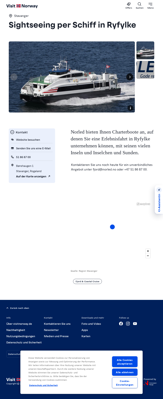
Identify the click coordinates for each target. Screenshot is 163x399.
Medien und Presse (56, 336)
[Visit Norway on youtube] (135, 324)
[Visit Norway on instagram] (128, 324)
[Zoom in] (148, 251)
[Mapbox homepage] (143, 204)
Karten (86, 336)
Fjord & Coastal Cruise (87, 281)
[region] (112, 230)
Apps (85, 330)
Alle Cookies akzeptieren (125, 361)
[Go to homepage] (26, 6)
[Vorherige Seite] (13, 76)
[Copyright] (130, 108)
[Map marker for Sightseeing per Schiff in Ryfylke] (112, 227)
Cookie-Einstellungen (125, 382)
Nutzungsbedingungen (20, 336)
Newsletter (51, 330)
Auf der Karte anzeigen (31, 176)
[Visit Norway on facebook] (121, 324)
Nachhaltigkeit (15, 330)
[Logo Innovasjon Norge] (150, 383)
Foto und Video (91, 323)
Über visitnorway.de (19, 323)
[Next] (129, 76)
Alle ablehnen (125, 372)
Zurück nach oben (19, 307)
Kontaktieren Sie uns (57, 323)
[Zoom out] (148, 255)
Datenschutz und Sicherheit (24, 342)
